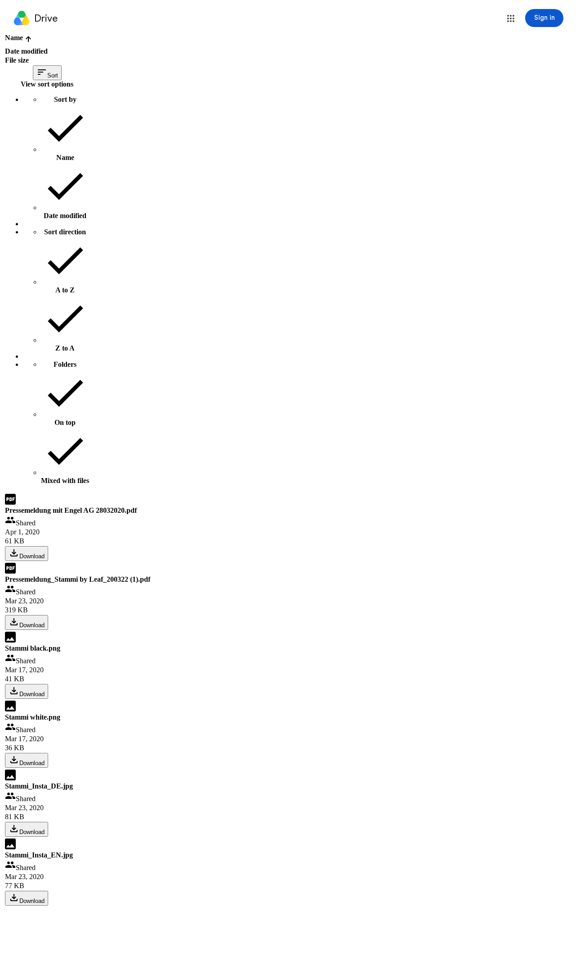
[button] (511, 18)
